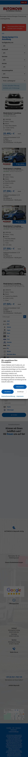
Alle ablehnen (7, 391)
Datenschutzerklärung (8, 396)
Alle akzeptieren (20, 386)
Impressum (20, 396)
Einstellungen (20, 391)
